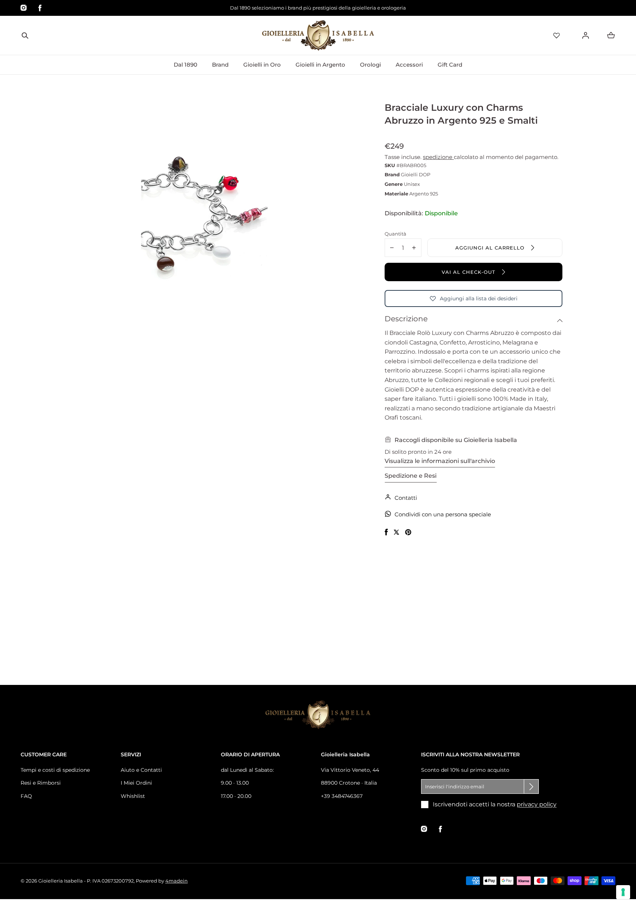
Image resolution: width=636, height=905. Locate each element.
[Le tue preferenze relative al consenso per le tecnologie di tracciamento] (623, 892)
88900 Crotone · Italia (349, 782)
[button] (25, 35)
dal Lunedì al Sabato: (247, 770)
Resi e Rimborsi (41, 782)
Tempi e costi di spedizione (55, 770)
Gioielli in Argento (320, 64)
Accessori (409, 64)
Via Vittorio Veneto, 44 (350, 770)
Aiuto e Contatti (141, 770)
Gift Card (450, 64)
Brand (220, 64)
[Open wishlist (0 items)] (556, 35)
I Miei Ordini (136, 782)
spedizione (438, 156)
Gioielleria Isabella (60, 881)
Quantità (395, 234)
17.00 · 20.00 (236, 796)
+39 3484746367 (342, 796)
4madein (176, 881)
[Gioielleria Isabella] (318, 35)
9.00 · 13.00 (235, 782)
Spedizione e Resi (411, 475)
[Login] (585, 35)
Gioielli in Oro (262, 64)
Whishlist (133, 796)
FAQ (26, 796)
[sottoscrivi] (531, 786)
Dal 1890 (185, 64)
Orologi (370, 64)
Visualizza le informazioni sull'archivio (440, 460)
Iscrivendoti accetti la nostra (494, 804)
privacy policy (536, 804)
